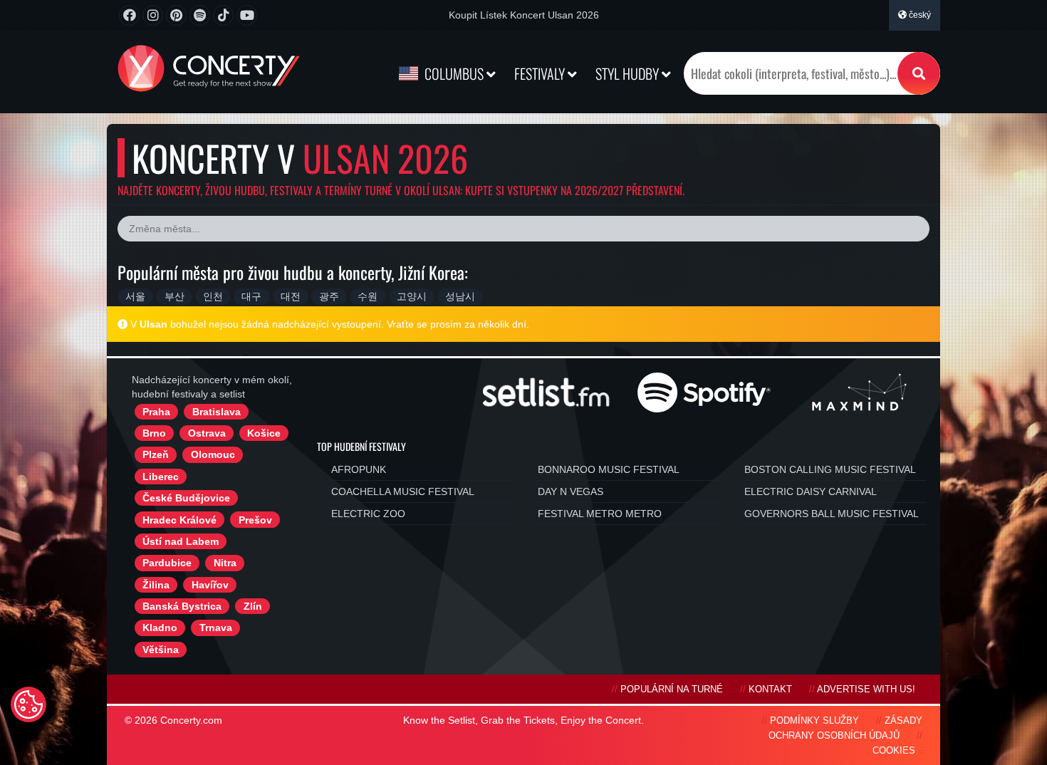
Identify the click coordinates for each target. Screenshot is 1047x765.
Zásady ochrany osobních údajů (845, 728)
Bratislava (216, 411)
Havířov (210, 584)
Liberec (160, 476)
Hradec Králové (179, 520)
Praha (156, 411)
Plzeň (155, 454)
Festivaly (541, 73)
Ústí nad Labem (180, 541)
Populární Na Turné (671, 689)
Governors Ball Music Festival (831, 513)
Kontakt (770, 689)
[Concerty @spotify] (199, 15)
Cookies (893, 751)
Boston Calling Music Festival (830, 469)
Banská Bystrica (182, 606)
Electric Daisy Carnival (810, 491)
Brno (154, 433)
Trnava (215, 627)
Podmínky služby (814, 721)
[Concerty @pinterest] (176, 15)
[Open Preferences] (28, 704)
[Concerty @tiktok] (223, 15)
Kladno (159, 627)
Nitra (225, 562)
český (919, 15)
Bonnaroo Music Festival (608, 469)
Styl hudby (628, 73)
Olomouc (213, 454)
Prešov (255, 520)
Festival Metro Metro (600, 513)
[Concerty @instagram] (152, 15)
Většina (160, 649)
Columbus (454, 73)
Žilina (156, 584)
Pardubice (167, 562)
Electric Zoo (368, 513)
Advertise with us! (866, 689)
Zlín (253, 606)
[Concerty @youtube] (246, 15)
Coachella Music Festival (402, 491)
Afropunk (358, 469)
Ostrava (207, 433)
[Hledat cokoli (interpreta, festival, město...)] (918, 73)
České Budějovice (186, 498)
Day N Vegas (570, 491)
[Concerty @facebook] (129, 15)
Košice (264, 433)
